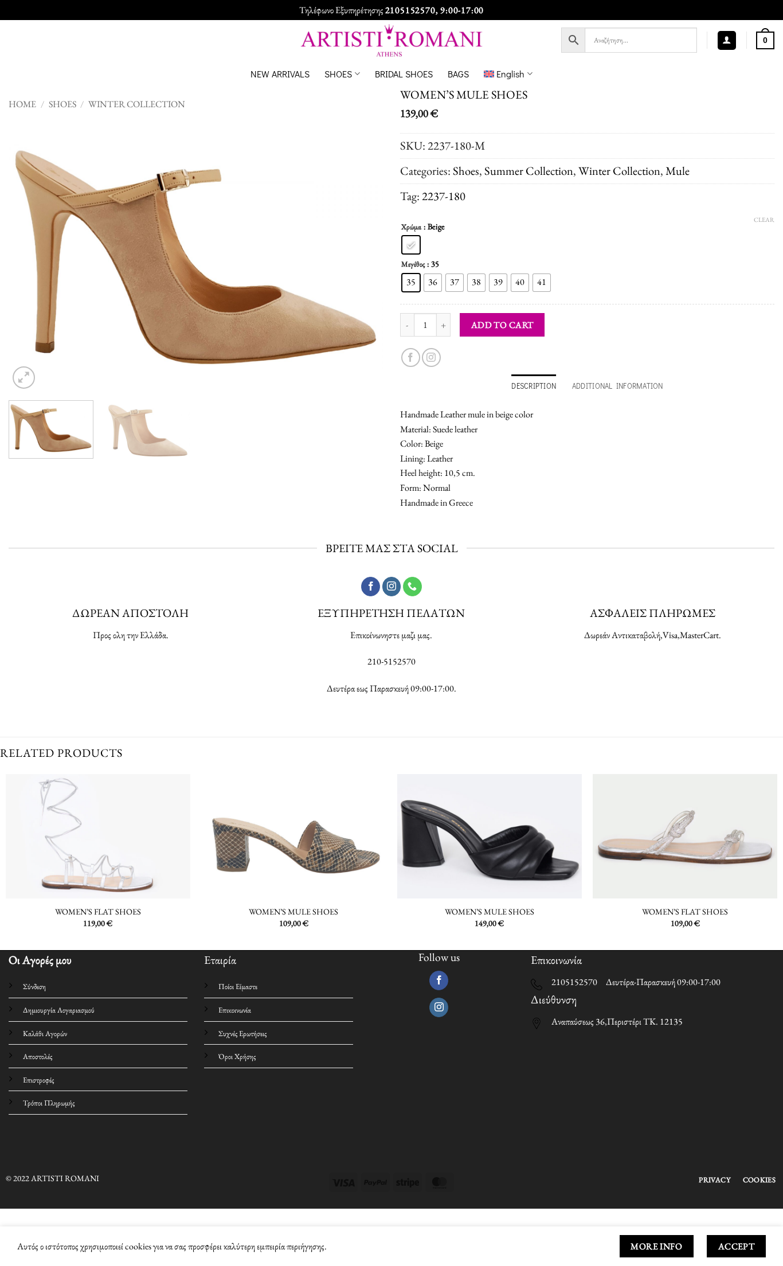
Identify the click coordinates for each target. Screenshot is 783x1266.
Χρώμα (411, 227)
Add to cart (502, 325)
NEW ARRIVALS (280, 74)
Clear (764, 220)
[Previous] (30, 256)
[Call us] (412, 586)
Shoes (62, 104)
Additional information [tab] (617, 385)
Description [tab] (533, 385)
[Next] (361, 256)
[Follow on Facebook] (410, 357)
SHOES (338, 74)
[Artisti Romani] (391, 40)
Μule (677, 170)
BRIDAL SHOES (404, 74)
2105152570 (410, 10)
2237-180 (443, 196)
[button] (727, 40)
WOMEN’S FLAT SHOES (98, 911)
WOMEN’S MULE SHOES (293, 911)
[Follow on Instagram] (431, 357)
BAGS (458, 74)
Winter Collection (136, 104)
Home (22, 104)
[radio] (411, 244)
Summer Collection (528, 170)
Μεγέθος (413, 264)
